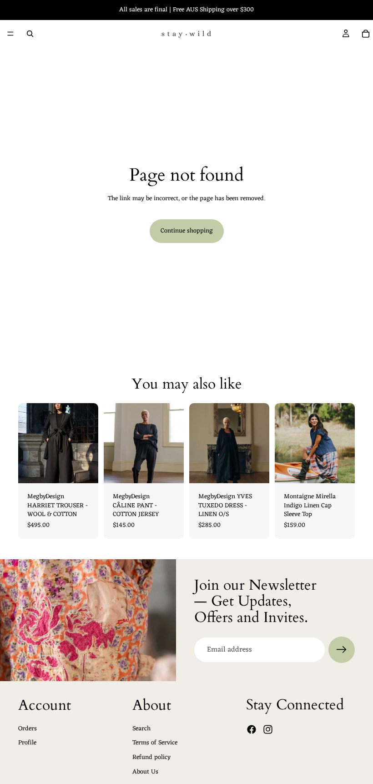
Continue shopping (187, 231)
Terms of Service (154, 743)
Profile (27, 743)
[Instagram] (267, 729)
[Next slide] (259, 443)
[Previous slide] (199, 443)
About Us (145, 771)
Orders (27, 728)
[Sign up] (341, 650)
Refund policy (151, 757)
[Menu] (10, 33)
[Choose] (84, 469)
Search (141, 728)
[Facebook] (251, 729)
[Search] (30, 34)
